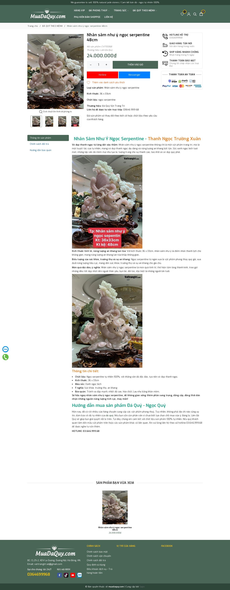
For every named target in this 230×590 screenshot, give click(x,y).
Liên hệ (108, 17)
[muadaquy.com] (48, 13)
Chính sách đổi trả (96, 560)
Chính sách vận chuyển (99, 556)
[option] (55, 71)
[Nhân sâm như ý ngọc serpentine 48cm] (115, 507)
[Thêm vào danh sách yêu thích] (106, 82)
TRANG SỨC (120, 10)
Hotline (102, 74)
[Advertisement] (115, 456)
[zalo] (79, 575)
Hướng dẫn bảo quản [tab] (40, 150)
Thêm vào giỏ (135, 64)
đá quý (109, 415)
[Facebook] (59, 575)
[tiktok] (66, 575)
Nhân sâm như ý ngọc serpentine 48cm (115, 528)
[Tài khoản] (188, 14)
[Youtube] (72, 575)
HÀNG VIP (79, 10)
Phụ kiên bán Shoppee (87, 17)
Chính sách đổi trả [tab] (39, 144)
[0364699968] (5, 357)
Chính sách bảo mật (97, 551)
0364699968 (38, 574)
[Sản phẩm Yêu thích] (182, 14)
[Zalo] (5, 349)
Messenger (134, 74)
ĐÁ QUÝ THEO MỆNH (144, 10)
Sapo (142, 586)
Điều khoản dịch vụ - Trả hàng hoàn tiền (99, 571)
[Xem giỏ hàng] (201, 14)
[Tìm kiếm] (195, 14)
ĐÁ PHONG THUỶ (98, 10)
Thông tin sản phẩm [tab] (40, 137)
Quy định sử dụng (96, 564)
